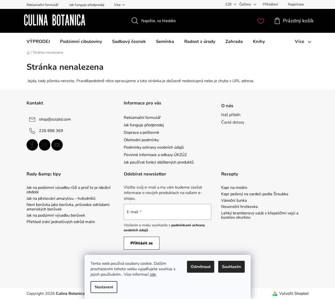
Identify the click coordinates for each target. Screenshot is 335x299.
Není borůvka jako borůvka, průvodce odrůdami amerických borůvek (68, 207)
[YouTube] (57, 145)
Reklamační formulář (42, 4)
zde (153, 274)
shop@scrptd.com (55, 119)
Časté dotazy (232, 122)
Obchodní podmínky (141, 140)
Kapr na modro (234, 188)
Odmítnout (201, 266)
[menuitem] (38, 41)
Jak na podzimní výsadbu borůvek (56, 215)
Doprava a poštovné (141, 132)
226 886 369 (51, 130)
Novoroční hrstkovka (239, 207)
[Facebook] (32, 145)
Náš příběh (231, 115)
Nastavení (104, 287)
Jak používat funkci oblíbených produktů (159, 162)
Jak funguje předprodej (86, 4)
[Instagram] (44, 145)
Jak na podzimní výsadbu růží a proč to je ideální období (69, 190)
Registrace (296, 4)
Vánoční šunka (234, 201)
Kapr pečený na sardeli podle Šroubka (254, 194)
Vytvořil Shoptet (294, 293)
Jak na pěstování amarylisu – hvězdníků (61, 199)
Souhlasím (231, 266)
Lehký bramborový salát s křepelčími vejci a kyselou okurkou (259, 215)
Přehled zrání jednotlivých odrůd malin (61, 222)
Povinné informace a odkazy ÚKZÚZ (155, 155)
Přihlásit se (141, 243)
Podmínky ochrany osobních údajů (154, 147)
